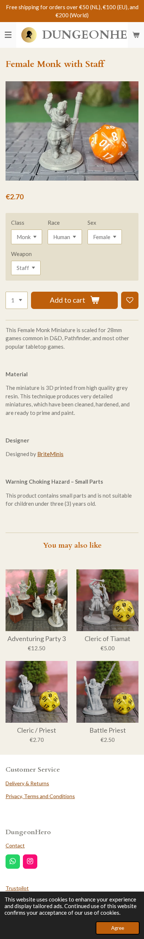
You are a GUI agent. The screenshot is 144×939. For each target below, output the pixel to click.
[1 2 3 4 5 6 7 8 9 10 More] (17, 300)
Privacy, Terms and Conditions (40, 796)
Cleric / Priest (36, 730)
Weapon (21, 253)
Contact (15, 845)
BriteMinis (50, 454)
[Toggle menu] (8, 35)
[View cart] (136, 35)
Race (54, 222)
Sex (92, 222)
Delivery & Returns (27, 783)
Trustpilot (17, 888)
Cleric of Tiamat (107, 639)
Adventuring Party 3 (36, 639)
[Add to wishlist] (129, 300)
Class (17, 222)
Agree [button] (117, 928)
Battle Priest (107, 730)
